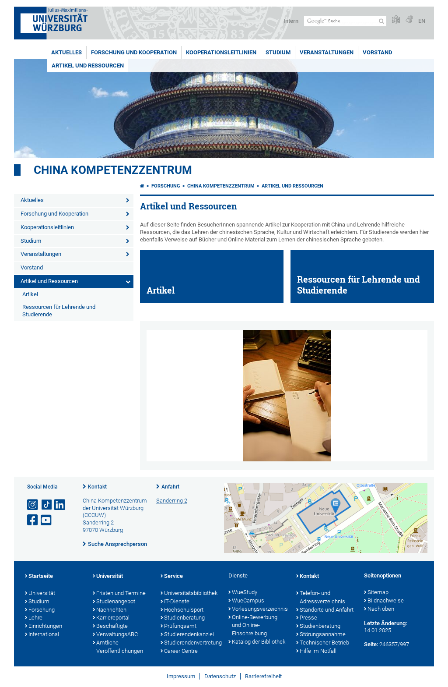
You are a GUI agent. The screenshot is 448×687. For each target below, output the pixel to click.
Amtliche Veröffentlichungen (119, 646)
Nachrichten (111, 609)
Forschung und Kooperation (134, 52)
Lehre (35, 617)
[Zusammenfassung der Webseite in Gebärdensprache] (409, 20)
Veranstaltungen (327, 52)
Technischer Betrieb (324, 642)
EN (421, 21)
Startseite (40, 576)
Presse (308, 617)
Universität (41, 593)
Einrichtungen (45, 626)
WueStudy (244, 592)
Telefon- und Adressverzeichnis (322, 597)
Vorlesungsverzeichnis (259, 609)
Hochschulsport (183, 609)
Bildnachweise (386, 600)
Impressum (181, 676)
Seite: (371, 644)
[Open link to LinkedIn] (60, 505)
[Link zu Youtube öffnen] (47, 520)
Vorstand (377, 52)
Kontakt (97, 487)
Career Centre (181, 651)
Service (173, 576)
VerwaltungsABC (117, 634)
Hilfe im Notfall (318, 651)
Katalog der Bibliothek (258, 641)
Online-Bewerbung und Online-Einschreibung (254, 625)
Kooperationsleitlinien (221, 52)
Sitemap (378, 592)
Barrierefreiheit (263, 676)
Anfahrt (170, 487)
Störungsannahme (323, 634)
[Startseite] (142, 186)
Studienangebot (115, 601)
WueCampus (248, 600)
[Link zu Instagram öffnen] (33, 505)
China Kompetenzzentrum (113, 170)
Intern (291, 21)
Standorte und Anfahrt (327, 609)
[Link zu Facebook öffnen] (33, 520)
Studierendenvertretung (192, 642)
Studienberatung (184, 617)
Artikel (30, 294)
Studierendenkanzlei (189, 634)
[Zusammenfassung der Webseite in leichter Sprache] (396, 20)
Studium (278, 52)
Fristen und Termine (121, 593)
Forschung (165, 186)
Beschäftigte (112, 626)
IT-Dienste (176, 601)
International (43, 634)
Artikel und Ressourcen (88, 65)
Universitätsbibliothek (190, 593)
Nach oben (381, 609)
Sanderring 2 (171, 500)
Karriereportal (113, 617)
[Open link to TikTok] (47, 505)
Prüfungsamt (180, 626)
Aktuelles (66, 52)
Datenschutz (220, 676)
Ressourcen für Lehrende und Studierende (58, 311)
